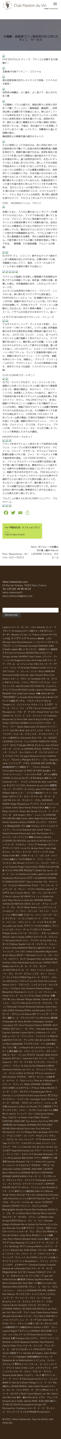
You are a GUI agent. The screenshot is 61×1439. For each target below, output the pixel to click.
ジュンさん (53, 1224)
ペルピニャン (42, 1135)
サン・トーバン (9, 1356)
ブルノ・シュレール (35, 814)
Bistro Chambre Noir (12, 1283)
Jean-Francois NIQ (18, 892)
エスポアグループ (24, 1087)
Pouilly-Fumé (8, 855)
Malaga (32, 1382)
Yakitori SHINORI (27, 822)
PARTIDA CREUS (22, 903)
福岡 (16, 1051)
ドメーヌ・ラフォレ (21, 1301)
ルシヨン (22, 1272)
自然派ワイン (16, 1353)
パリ (23, 826)
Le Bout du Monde (25, 1073)
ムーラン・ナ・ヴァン (17, 1036)
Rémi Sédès (34, 818)
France (5, 859)
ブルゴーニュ (9, 645)
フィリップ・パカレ (19, 763)
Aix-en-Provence (17, 653)
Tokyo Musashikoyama (21, 642)
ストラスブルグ (38, 1294)
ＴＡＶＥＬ (10, 1253)
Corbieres (21, 1408)
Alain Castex (35, 656)
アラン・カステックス (23, 1154)
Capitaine (51, 1161)
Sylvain (5, 1353)
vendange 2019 (45, 1132)
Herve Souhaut (28, 1224)
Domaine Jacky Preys (46, 1006)
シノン (14, 1095)
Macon (21, 1220)
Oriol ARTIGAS (19, 689)
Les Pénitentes (43, 1017)
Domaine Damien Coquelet (42, 1264)
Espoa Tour (20, 988)
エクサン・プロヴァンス (40, 1338)
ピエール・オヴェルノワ (37, 1069)
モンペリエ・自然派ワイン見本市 (41, 649)
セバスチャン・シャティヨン (16, 1099)
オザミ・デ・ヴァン (32, 1389)
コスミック (24, 981)
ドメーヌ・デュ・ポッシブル (33, 1231)
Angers (22, 814)
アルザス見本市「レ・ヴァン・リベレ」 (35, 859)
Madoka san (8, 966)
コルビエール (14, 1117)
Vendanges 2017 (45, 844)
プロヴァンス (36, 682)
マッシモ (24, 837)
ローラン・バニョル (16, 1054)
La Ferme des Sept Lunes (40, 781)
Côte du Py (32, 1397)
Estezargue (30, 1246)
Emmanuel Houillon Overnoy (15, 675)
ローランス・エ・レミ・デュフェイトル (28, 715)
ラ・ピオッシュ (9, 1180)
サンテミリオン (23, 1294)
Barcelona (40, 1010)
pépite (38, 789)
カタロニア (44, 653)
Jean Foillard (52, 745)
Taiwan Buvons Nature (47, 1312)
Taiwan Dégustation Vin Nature (32, 726)
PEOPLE (31, 1054)
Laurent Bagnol (9, 1330)
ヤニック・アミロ (47, 1058)
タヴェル (38, 1073)
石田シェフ (51, 1228)
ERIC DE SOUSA (12, 1404)
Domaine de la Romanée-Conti (16, 1268)
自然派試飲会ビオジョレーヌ (39, 1356)
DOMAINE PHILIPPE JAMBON (41, 1290)
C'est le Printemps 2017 (44, 708)
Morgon (26, 759)
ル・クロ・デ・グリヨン (24, 711)
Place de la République (45, 1080)
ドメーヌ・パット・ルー (30, 1297)
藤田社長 (21, 1279)
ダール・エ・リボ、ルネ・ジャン (42, 855)
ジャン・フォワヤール (32, 940)
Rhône (50, 1231)
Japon (38, 1143)
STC (53, 1198)
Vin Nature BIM (28, 1014)
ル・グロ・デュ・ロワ (37, 892)
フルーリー (7, 789)
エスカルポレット (24, 1349)
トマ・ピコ (51, 1032)
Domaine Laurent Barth (23, 1032)
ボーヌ (52, 999)
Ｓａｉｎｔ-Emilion (40, 896)
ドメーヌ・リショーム (13, 748)
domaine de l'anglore (33, 1353)
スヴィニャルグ (47, 826)
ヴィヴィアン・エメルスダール (21, 1143)
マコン (19, 1345)
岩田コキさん (22, 818)
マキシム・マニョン (30, 1187)
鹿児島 (54, 1017)
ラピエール (18, 848)
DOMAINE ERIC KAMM (41, 763)
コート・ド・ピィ (44, 1382)
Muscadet (12, 1006)
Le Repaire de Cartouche (32, 1047)
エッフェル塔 (25, 1198)
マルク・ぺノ (38, 885)
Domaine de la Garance (48, 1194)
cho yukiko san (9, 926)
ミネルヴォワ (24, 1165)
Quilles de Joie (36, 962)
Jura (33, 1312)
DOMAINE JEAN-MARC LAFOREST (37, 1169)
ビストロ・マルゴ (31, 1316)
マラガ (5, 652)
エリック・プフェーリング (44, 903)
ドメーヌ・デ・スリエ (42, 1268)
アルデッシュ (24, 1330)
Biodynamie (43, 1411)
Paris (8, 682)
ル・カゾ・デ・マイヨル (21, 1062)
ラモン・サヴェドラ (25, 1180)
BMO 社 (30, 745)
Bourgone (42, 1113)
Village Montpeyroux (19, 804)
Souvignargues (38, 1091)
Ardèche (51, 756)
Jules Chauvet (36, 675)
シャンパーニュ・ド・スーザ (22, 1319)
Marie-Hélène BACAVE (44, 1088)
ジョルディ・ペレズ (32, 1375)
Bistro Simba (11, 947)
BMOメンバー (48, 1389)
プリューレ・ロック (29, 1206)
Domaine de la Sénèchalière (17, 1360)
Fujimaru (6, 1305)
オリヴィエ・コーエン (15, 918)
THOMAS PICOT (50, 962)
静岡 (31, 837)
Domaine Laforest (42, 837)
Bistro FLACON (38, 840)
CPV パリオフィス (10, 1231)
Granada (25, 667)
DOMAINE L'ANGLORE (13, 1121)
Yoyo (48, 1198)
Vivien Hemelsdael (20, 962)
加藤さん (13, 859)
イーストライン (40, 642)
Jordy (5, 763)
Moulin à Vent (27, 1117)
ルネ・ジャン (23, 1312)
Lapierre (6, 627)
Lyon (29, 840)
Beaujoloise (30, 1261)
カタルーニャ (37, 704)
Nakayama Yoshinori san (14, 1069)
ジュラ (43, 803)
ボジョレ (53, 1095)
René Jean (25, 730)
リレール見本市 (47, 1076)
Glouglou (23, 745)
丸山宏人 (47, 770)
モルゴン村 (50, 922)
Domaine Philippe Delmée (28, 999)
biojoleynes (8, 878)
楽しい (22, 649)
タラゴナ (9, 870)
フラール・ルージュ (38, 1364)
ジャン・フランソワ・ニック (23, 984)
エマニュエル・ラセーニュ (43, 730)
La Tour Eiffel (32, 664)
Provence (32, 638)
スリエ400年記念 (28, 1411)
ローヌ (29, 778)
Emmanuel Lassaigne (28, 645)
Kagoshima (17, 1150)
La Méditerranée (46, 1217)
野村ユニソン (21, 1364)
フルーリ (30, 1161)
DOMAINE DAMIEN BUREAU (15, 1176)
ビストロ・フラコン (20, 682)
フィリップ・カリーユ (26, 1113)
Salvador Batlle (43, 1054)
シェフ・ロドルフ (10, 745)
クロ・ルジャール (26, 1051)
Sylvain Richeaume (27, 1006)
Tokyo (51, 851)
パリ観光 (38, 1283)
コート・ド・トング (34, 922)
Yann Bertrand (9, 1397)
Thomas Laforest (40, 634)
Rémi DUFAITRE (20, 1286)
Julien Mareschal (10, 1198)
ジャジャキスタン (37, 723)
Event (21, 534)
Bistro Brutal (17, 1128)
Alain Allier (28, 1283)
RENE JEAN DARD (40, 1401)
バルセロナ (47, 1202)
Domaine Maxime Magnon (39, 988)
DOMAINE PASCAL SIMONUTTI (39, 748)
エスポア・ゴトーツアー (24, 1135)
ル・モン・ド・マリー (34, 1220)
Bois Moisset (19, 863)
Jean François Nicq (38, 719)
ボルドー (21, 955)
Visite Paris (43, 981)
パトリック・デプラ (32, 1139)
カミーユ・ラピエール (20, 678)
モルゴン (11, 785)
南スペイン (47, 1375)
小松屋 (50, 1235)
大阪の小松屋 (17, 914)
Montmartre (20, 878)
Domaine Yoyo (37, 1341)
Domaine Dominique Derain (32, 1095)
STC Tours (19, 1025)
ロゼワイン (14, 796)
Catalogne (36, 678)
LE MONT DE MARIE (33, 770)
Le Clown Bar (27, 900)
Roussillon (25, 885)
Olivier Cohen (11, 807)
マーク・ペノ (13, 1297)
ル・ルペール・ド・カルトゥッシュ (18, 1080)
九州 (45, 660)
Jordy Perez (25, 1235)
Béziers (39, 1246)
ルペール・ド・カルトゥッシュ (30, 969)
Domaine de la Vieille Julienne (16, 1401)
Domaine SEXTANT (11, 1206)
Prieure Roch (38, 807)
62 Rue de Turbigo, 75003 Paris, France (24, 585)
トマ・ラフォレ (25, 973)
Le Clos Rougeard (15, 660)
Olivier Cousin (27, 1393)
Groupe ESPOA (9, 1220)
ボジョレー (17, 1058)
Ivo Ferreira (41, 1224)
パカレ (20, 1139)
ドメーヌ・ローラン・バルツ (24, 627)
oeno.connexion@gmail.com (17, 595)
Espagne (21, 1356)
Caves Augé (50, 848)
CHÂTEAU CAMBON (18, 723)
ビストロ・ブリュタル (23, 1039)
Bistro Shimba (34, 1327)
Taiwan (45, 999)
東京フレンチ (50, 778)
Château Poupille (17, 944)
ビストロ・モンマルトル (38, 1305)
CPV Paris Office (49, 789)
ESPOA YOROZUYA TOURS (44, 741)
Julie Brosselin (22, 686)
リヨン (54, 1051)
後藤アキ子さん (33, 826)
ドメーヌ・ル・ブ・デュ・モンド (30, 966)
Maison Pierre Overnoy (29, 1213)
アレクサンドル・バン (34, 1043)
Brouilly (27, 1021)
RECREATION (32, 653)
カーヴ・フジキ (41, 918)
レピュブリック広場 (46, 1257)
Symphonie (16, 1157)
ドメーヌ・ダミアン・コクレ (44, 977)
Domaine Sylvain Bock (12, 1316)
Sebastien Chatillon (11, 1168)
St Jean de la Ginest (18, 1382)
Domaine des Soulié (33, 829)
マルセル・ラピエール (42, 1165)
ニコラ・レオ (34, 1367)
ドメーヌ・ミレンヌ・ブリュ (37, 1345)
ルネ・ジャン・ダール (19, 929)
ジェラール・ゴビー (45, 955)
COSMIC (6, 778)
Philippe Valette (10, 792)
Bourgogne (8, 1209)
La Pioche (43, 1206)
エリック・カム (45, 984)
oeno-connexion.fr (12, 592)
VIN (9, 800)
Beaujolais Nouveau (13, 991)
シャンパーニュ (16, 1261)
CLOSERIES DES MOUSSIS (14, 840)
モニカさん (21, 785)
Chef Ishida (17, 693)
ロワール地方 (29, 631)
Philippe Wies (31, 1132)
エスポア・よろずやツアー (16, 1264)
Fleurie (17, 900)
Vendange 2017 (17, 1246)
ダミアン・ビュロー (35, 1228)
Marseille (41, 1029)
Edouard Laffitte (45, 1065)
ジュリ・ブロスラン (11, 759)
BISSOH (51, 1209)
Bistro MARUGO (47, 1316)
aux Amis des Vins (11, 1228)
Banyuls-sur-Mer (42, 1393)
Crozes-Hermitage (33, 660)
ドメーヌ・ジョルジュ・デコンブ (21, 844)
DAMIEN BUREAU (19, 1386)
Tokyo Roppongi (16, 1242)
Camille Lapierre (35, 689)
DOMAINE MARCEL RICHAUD (17, 1308)
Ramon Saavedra (10, 822)
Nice (17, 730)
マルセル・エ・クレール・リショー (22, 671)
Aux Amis (47, 940)
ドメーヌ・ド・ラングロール (42, 1176)
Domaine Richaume (16, 1161)
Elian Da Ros (30, 1065)
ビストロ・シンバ (22, 741)
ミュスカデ (43, 907)
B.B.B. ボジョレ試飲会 (47, 774)
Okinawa (6, 642)
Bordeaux (38, 778)
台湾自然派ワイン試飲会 (16, 1327)
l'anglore (53, 759)
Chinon (5, 995)
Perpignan (7, 711)
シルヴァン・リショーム (43, 1103)
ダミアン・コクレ (39, 759)
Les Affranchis (10, 981)
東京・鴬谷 (22, 1397)
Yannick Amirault (17, 1194)
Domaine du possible (38, 785)
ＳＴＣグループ (35, 1275)
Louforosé (7, 781)
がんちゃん (40, 745)
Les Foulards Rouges (15, 866)
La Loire (33, 981)
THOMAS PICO (40, 1161)
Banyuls (41, 627)
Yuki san (46, 870)
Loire (53, 866)
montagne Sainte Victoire (43, 1099)
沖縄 (38, 693)
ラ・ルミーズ (26, 796)
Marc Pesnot (42, 1117)
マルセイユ (52, 642)
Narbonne (30, 955)
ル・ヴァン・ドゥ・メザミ (20, 708)
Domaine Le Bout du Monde (22, 1106)
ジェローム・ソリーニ (33, 914)
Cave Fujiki (42, 1110)
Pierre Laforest (12, 896)
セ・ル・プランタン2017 (24, 1017)
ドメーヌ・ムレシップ (19, 995)
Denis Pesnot (25, 807)
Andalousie (42, 1209)
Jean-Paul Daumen (40, 833)
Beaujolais (13, 826)
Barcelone (27, 1157)
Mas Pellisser (8, 1294)
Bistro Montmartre (11, 1172)
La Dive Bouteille (47, 1187)
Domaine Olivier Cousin (33, 1238)
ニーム (43, 1235)
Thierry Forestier (34, 881)
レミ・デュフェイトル (20, 704)
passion (51, 1180)
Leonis (13, 999)
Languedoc (17, 1043)
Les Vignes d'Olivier (40, 995)
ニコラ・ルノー (39, 973)
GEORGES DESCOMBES (42, 1330)
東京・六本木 (21, 855)
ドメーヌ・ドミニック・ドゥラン (31, 733)
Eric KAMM (31, 1257)
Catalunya (51, 715)
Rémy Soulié (9, 811)
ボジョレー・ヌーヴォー (23, 1028)
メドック (20, 1132)
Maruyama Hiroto (13, 940)
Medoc (27, 1084)
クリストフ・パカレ (42, 1301)
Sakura (54, 1393)
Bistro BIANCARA (47, 671)
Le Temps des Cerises (27, 811)
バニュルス (30, 1242)
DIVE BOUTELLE (39, 1308)
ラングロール (20, 789)
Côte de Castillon (43, 1040)
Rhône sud (30, 1010)
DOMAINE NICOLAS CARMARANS (37, 1172)
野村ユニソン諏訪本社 (24, 1191)
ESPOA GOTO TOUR (42, 1349)
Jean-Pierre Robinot (12, 1239)
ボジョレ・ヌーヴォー (12, 852)
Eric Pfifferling (23, 977)
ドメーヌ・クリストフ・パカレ (26, 800)
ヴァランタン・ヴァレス (44, 1062)
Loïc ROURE (52, 874)
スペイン (28, 925)
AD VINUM (25, 896)
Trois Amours (32, 1121)
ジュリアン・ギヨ (42, 1051)
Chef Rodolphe (19, 1125)
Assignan (50, 970)
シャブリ (9, 1371)
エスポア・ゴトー (49, 1327)
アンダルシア (36, 929)
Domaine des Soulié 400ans (24, 1250)
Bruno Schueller (19, 1305)
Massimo (45, 1386)
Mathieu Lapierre (45, 889)
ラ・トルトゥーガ (10, 1165)
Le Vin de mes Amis (34, 848)
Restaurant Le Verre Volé (14, 719)
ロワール (32, 878)
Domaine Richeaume (43, 1154)
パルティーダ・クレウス (35, 752)
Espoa (5, 1062)
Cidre (4, 1010)
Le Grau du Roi (18, 778)
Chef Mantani (38, 1198)
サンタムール (25, 634)
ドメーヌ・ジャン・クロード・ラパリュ (33, 1371)
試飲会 (53, 785)
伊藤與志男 (14, 527)
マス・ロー (42, 737)
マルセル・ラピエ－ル (28, 1076)
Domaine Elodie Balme (12, 1375)
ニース (55, 1338)
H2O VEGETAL (37, 686)
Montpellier (8, 1408)
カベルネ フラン (12, 756)
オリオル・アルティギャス (29, 700)
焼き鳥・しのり (45, 638)
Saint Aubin (42, 1319)
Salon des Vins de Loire (34, 1146)
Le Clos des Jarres (32, 1202)
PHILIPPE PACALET (24, 870)
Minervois (48, 1279)
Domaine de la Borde (43, 697)
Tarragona (25, 756)
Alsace (36, 1235)
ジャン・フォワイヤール (38, 1036)
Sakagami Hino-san (36, 959)
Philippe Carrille (38, 667)
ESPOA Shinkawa (16, 1010)
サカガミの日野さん (43, 926)
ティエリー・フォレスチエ (24, 774)
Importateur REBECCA (37, 866)
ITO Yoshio (31, 1334)
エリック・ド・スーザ (48, 811)
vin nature (10, 1113)
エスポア (6, 1150)
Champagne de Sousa (12, 1021)
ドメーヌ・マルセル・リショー (22, 1216)
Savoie (20, 926)
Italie (4, 1036)
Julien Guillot (34, 1386)
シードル (11, 686)
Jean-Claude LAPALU (22, 936)
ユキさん (31, 789)
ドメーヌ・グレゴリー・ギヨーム (34, 933)
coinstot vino (51, 1146)
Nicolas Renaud (48, 818)
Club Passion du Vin (31, 1378)
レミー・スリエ (20, 781)
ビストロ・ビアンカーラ (23, 1183)
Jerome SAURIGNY (19, 656)
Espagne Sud (22, 1338)
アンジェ (34, 803)
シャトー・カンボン (28, 1110)
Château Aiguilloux (35, 1279)
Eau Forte (43, 1121)
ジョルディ (40, 1183)
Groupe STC (40, 1404)
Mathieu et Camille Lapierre (32, 874)
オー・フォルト (33, 767)
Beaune (15, 634)
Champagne (40, 1180)
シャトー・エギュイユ (17, 1290)
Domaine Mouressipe (20, 833)
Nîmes (27, 907)
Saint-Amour (29, 693)
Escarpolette (27, 1404)
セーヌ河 (39, 631)
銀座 (10, 1017)
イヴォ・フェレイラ (47, 1397)
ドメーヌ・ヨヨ (9, 814)
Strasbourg (17, 631)
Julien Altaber (50, 1353)
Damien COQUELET (37, 1272)
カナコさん (43, 1250)
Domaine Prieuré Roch (26, 1209)
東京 (11, 1051)
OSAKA (38, 870)
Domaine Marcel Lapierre (32, 947)
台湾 (23, 1228)
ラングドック (19, 638)
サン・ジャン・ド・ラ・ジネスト (31, 1253)
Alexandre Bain (29, 737)
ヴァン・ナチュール (18, 1323)
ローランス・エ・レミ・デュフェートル (40, 992)
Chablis (30, 918)
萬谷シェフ (50, 1238)
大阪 (13, 1338)
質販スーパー (50, 807)
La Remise (39, 1032)
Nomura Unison (38, 756)
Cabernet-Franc (30, 1058)
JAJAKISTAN (8, 970)
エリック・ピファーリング (35, 851)
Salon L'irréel (21, 1367)
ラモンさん (31, 1194)
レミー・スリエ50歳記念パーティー (35, 792)
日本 (4, 1054)
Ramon (34, 907)
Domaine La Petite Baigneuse (16, 1342)
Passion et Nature (33, 1025)
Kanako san (28, 1150)
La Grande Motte (25, 697)
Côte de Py (26, 1003)
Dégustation (9, 1272)
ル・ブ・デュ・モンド (13, 907)
